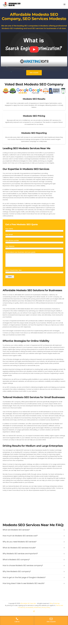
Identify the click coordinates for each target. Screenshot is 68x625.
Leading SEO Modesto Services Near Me (26, 148)
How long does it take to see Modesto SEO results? (23, 583)
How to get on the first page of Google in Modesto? (24, 577)
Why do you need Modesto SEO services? (19, 542)
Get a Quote (34, 73)
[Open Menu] (64, 4)
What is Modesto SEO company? (16, 559)
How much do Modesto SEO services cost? (20, 536)
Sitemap (57, 603)
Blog (51, 603)
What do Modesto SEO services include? (19, 548)
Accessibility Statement (33, 607)
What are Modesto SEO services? (16, 530)
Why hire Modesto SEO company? (17, 571)
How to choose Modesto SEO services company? (23, 565)
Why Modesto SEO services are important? (20, 554)
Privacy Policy (46, 607)
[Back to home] (11, 4)
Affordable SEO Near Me (28, 603)
